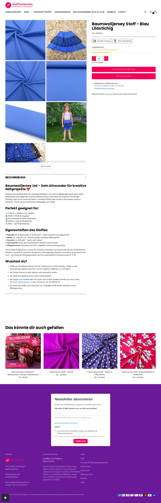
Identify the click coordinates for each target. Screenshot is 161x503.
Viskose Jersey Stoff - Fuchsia (61, 372)
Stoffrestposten (24, 494)
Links (82, 482)
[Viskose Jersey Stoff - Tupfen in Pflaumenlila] (100, 351)
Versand (109, 94)
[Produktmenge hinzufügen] (94, 58)
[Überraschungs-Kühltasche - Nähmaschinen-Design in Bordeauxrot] (23, 351)
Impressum (85, 470)
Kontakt (83, 478)
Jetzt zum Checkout (124, 76)
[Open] (5, 497)
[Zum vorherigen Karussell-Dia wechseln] (149, 313)
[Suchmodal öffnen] (145, 12)
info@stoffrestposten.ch (22, 282)
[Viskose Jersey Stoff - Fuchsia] (61, 351)
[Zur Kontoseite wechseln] (150, 12)
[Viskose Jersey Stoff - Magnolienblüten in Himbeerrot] (138, 351)
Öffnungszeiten (86, 474)
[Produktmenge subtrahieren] (106, 58)
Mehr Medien (46, 166)
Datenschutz (85, 466)
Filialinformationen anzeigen (104, 88)
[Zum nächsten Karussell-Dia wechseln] (154, 313)
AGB (82, 458)
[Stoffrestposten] (19, 5)
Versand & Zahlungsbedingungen (94, 462)
